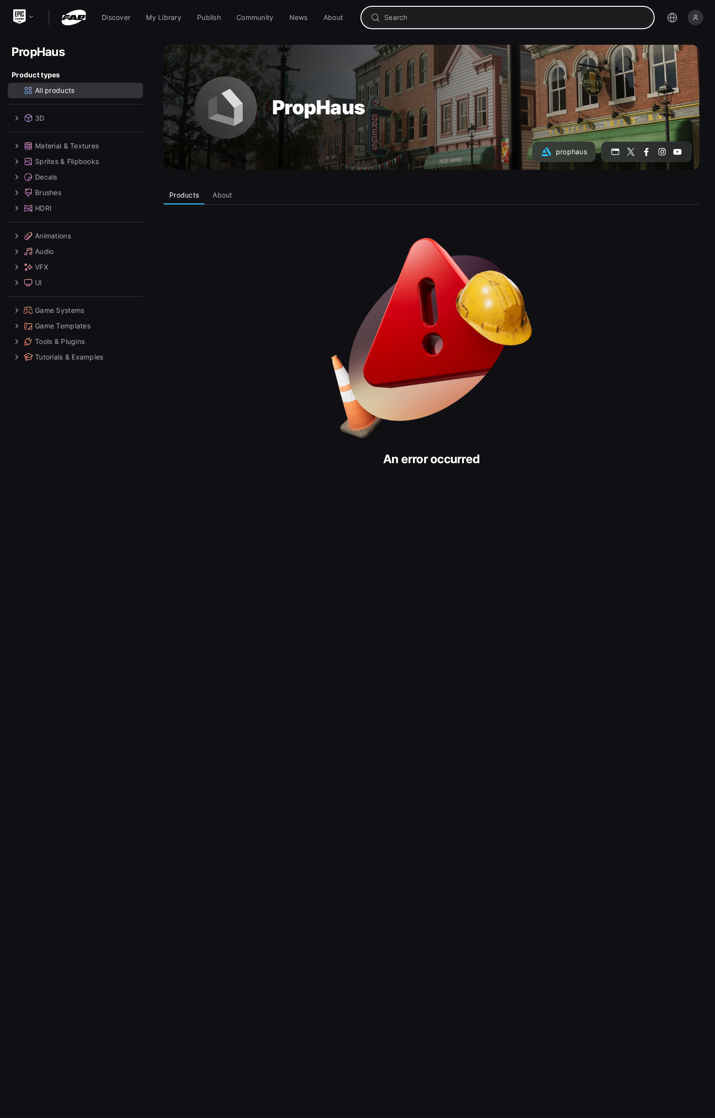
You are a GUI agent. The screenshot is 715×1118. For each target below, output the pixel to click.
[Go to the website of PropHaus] (615, 152)
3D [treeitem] (40, 118)
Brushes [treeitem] (48, 192)
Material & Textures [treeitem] (67, 146)
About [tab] (222, 195)
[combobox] (514, 17)
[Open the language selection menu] (672, 17)
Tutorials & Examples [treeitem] (69, 357)
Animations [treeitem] (53, 236)
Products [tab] (184, 195)
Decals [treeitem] (46, 177)
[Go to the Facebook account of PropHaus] (646, 152)
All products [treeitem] (54, 90)
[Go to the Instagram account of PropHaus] (662, 152)
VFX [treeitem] (41, 267)
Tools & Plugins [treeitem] (60, 341)
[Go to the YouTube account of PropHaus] (677, 152)
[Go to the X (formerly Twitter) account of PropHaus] (631, 152)
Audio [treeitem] (44, 251)
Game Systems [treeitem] (59, 310)
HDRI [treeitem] (43, 208)
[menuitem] (116, 17)
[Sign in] (695, 17)
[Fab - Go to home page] (73, 17)
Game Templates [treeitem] (62, 326)
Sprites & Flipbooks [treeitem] (67, 161)
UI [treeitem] (38, 282)
